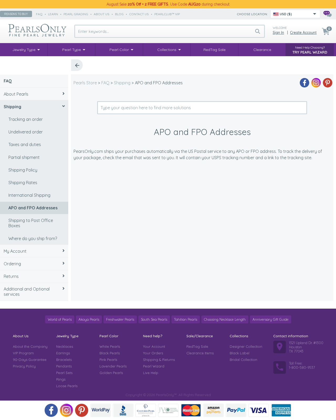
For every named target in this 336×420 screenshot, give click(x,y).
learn (53, 14)
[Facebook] (304, 83)
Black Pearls (109, 353)
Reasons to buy (16, 14)
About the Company (30, 346)
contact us (139, 14)
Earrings (63, 353)
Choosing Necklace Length (225, 319)
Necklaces (64, 346)
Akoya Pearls (88, 319)
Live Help (150, 373)
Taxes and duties (24, 144)
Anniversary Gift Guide (270, 319)
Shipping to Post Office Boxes (30, 223)
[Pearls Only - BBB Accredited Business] (123, 410)
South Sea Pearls (154, 319)
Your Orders (153, 353)
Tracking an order (25, 119)
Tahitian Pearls (185, 319)
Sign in (278, 32)
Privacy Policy (24, 366)
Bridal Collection (243, 359)
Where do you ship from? (32, 238)
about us (101, 14)
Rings (60, 379)
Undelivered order (25, 131)
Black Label (239, 353)
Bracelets (64, 359)
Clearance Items (200, 353)
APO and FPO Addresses (32, 207)
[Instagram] (316, 83)
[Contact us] (327, 14)
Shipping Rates (22, 182)
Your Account (154, 346)
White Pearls (109, 346)
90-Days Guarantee (29, 359)
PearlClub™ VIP (167, 14)
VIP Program (23, 353)
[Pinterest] (327, 83)
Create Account (303, 32)
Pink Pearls (108, 359)
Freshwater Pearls (120, 319)
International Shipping (29, 195)
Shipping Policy (22, 170)
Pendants (64, 366)
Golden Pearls (111, 373)
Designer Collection (246, 346)
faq (39, 14)
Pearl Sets (64, 373)
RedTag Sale (197, 346)
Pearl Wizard (153, 366)
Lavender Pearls (113, 366)
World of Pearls (60, 319)
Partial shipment (24, 157)
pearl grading (76, 14)
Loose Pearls (66, 386)
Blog (119, 14)
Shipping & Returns (159, 359)
